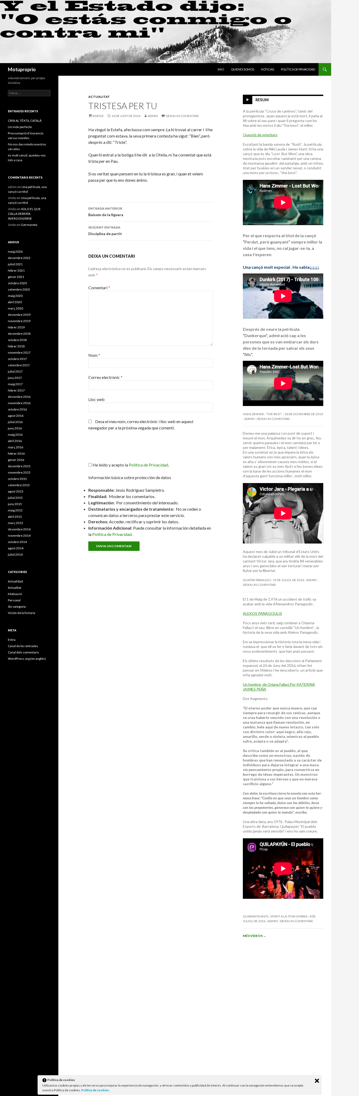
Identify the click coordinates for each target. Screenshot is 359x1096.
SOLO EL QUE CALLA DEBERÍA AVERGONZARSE (24, 213)
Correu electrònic (105, 377)
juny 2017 (15, 378)
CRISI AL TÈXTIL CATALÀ (25, 121)
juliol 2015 (15, 498)
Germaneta (29, 225)
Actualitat (99, 97)
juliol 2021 (15, 264)
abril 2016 (15, 441)
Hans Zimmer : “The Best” (262, 414)
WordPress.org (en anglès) (27, 659)
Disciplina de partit (105, 230)
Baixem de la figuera (105, 211)
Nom (94, 355)
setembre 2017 (19, 365)
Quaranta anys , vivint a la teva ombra (275, 916)
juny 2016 (15, 428)
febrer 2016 (16, 453)
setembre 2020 (19, 289)
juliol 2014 (15, 554)
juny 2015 (15, 504)
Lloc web (96, 399)
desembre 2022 (19, 258)
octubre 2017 (17, 359)
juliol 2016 (15, 422)
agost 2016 (15, 416)
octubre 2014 (17, 542)
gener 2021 (16, 277)
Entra (12, 640)
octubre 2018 (17, 340)
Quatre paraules (257, 580)
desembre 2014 (19, 529)
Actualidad (15, 581)
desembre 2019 (19, 315)
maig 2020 (15, 296)
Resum (262, 100)
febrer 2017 (16, 390)
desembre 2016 (19, 397)
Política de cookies (95, 1090)
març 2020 (15, 308)
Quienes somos (242, 69)
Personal (14, 600)
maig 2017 (15, 384)
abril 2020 (15, 302)
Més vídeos (254, 936)
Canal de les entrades (23, 646)
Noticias (267, 69)
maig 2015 (15, 510)
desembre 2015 (19, 466)
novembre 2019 (19, 321)
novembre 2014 (19, 535)
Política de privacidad (298, 69)
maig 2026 (15, 251)
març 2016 (15, 447)
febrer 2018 (16, 346)
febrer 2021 (16, 270)
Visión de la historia (21, 613)
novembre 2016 (19, 403)
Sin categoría (17, 606)
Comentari (99, 287)
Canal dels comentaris (23, 652)
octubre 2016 (17, 409)
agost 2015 (15, 491)
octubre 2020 (17, 283)
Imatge (98, 116)
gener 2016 (16, 460)
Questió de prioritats (260, 135)
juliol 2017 (15, 371)
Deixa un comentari (182, 116)
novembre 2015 (19, 472)
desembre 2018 (19, 334)
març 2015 (15, 523)
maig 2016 (15, 435)
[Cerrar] (317, 1081)
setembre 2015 (19, 485)
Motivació (15, 594)
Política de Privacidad (112, 534)
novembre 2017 (19, 352)
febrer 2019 (16, 327)
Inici (221, 69)
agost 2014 (15, 548)
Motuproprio (22, 69)
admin (153, 116)
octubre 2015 (17, 479)
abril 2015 (15, 517)
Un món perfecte (20, 127)
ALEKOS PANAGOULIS (262, 613)
